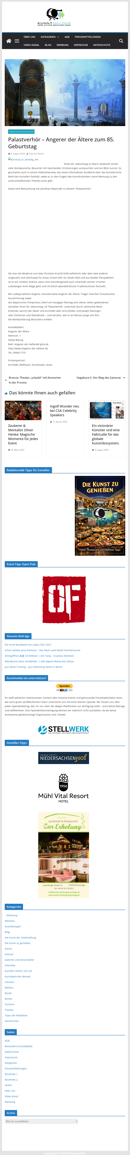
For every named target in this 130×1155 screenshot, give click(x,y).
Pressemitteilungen (88, 36)
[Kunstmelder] (9, 41)
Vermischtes (12, 1021)
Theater (9, 1009)
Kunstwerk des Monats (18, 976)
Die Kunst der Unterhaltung (20, 937)
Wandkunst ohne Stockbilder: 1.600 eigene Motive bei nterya (39, 661)
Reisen (8, 998)
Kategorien (48, 36)
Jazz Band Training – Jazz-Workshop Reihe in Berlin (33, 666)
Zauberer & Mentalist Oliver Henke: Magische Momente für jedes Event (23, 434)
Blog (48, 45)
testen (8, 1085)
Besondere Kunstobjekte (18, 1046)
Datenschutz (101, 45)
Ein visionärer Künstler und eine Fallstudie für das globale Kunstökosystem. (106, 434)
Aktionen (10, 920)
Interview (10, 965)
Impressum (81, 45)
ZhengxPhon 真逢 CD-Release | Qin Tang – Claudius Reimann (39, 655)
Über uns (29, 36)
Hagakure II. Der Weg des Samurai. (99, 377)
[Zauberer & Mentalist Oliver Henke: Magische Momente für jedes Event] (23, 403)
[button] (57, 37)
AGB (67, 36)
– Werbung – (12, 915)
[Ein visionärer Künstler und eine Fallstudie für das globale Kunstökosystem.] (107, 403)
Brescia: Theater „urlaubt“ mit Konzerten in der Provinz (35, 380)
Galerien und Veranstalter (19, 959)
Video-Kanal (31, 45)
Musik (8, 993)
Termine (9, 1004)
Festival (9, 954)
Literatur (10, 982)
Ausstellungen (13, 926)
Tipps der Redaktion (16, 1015)
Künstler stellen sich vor (21, 131)
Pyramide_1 (11, 1074)
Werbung (63, 45)
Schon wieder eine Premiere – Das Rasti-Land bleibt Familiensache (42, 650)
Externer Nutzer (36, 153)
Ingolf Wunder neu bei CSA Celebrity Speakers (64, 410)
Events (8, 948)
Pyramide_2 (11, 1079)
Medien (9, 987)
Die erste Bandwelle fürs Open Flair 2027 (28, 644)
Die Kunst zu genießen (17, 943)
